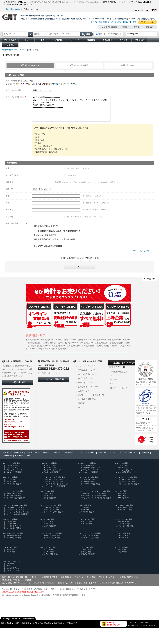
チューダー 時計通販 (123, 519)
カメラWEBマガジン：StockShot (41, 583)
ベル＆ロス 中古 (86, 524)
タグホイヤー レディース (90, 470)
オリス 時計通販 (122, 547)
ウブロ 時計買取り (87, 512)
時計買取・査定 (131, 452)
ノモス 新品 (11, 549)
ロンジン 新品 (123, 535)
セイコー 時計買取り (51, 554)
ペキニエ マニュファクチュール (118, 373)
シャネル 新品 (11, 521)
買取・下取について (86, 383)
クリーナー (10, 563)
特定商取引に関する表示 (11, 580)
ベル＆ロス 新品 (86, 521)
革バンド (10, 566)
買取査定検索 (116, 34)
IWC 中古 (122, 496)
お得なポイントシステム (88, 387)
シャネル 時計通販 (10, 519)
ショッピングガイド (86, 366)
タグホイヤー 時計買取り (90, 472)
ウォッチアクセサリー (11, 561)
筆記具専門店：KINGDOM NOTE (123, 583)
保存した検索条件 (23, 623)
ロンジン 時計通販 (122, 533)
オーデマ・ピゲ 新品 (14, 493)
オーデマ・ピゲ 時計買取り (16, 498)
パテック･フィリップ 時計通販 (52, 477)
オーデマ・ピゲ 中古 (14, 496)
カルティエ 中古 (50, 468)
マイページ (79, 577)
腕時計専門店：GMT (66, 583)
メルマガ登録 (116, 22)
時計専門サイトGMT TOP (13, 50)
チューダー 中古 (124, 524)
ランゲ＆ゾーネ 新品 (88, 479)
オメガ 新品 (123, 465)
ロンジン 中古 (123, 538)
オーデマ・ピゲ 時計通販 (13, 491)
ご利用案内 (7, 455)
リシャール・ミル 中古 (126, 482)
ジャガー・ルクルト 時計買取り (18, 514)
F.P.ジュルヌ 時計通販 (124, 505)
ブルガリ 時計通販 (85, 547)
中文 (134, 22)
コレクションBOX (13, 570)
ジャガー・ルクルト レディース (18, 512)
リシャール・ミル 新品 (126, 479)
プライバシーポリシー (142, 251)
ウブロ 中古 (85, 510)
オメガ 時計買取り (124, 472)
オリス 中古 (122, 552)
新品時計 (46, 452)
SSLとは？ (147, 419)
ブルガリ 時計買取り (88, 554)
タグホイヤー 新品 (87, 465)
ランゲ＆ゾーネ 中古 (88, 482)
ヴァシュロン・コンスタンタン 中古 (93, 496)
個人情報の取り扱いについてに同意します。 (81, 258)
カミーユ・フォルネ (118, 388)
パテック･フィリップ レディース (56, 484)
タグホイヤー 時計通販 (87, 463)
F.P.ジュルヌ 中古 (125, 510)
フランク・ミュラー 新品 (90, 535)
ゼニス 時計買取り (50, 526)
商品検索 (101, 34)
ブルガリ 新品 (86, 549)
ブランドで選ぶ (32, 452)
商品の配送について (86, 370)
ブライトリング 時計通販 (50, 505)
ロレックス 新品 (12, 465)
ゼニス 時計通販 (47, 519)
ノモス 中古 (11, 552)
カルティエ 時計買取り (52, 472)
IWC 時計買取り (123, 498)
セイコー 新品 (49, 549)
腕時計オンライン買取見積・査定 (15, 577)
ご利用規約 (91, 577)
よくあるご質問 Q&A (86, 399)
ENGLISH (127, 22)
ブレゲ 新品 (48, 493)
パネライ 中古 (11, 482)
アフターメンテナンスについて (91, 395)
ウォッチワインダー (13, 568)
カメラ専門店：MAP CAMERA (13, 583)
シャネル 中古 (11, 524)
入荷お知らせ (72, 623)
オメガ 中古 (123, 468)
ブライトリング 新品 (51, 507)
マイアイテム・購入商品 (42, 623)
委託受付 (35, 577)
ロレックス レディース (15, 470)
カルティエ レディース (52, 470)
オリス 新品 (122, 549)
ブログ (54, 577)
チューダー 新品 (124, 521)
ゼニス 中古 (48, 524)
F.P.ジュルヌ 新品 (125, 507)
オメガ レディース (125, 470)
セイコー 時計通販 (48, 547)
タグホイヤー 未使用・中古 (90, 468)
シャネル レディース (14, 526)
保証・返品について (86, 378)
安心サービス (83, 391)
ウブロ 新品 (85, 507)
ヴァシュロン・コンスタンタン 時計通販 (94, 491)
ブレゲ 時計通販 (47, 491)
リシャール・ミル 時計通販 (126, 477)
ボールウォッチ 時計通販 (13, 533)
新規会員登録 (104, 22)
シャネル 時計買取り (14, 528)
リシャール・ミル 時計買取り (128, 484)
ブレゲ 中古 (48, 496)
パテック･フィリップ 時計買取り (55, 486)
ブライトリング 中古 (51, 510)
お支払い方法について (87, 374)
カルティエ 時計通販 (48, 463)
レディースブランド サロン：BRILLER (92, 583)
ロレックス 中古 (12, 468)
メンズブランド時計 (86, 452)
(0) (152, 22)
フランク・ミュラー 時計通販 (90, 533)
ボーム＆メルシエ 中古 (52, 538)
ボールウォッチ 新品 (14, 535)
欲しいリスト (7, 623)
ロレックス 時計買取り (15, 472)
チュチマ (114, 379)
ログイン (94, 22)
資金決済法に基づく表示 (129, 577)
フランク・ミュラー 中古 (90, 538)
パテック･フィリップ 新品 (53, 479)
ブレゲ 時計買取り (50, 498)
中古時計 (57, 452)
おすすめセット (60, 623)
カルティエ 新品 (50, 465)
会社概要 (28, 580)
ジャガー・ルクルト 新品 (15, 507)
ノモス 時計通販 (10, 547)
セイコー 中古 (49, 552)
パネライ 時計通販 (10, 477)
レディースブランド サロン (109, 452)
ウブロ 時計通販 (84, 505)
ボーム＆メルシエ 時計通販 (51, 533)
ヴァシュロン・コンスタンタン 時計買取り (96, 498)
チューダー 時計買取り (126, 526)
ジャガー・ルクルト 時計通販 (15, 505)
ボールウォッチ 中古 (14, 538)
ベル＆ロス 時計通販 (86, 519)
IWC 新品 (122, 493)
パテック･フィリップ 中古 (53, 482)
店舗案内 (145, 452)
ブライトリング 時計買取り (53, 512)
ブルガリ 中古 (86, 552)
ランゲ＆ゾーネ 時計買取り (90, 484)
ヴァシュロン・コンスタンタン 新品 (93, 493)
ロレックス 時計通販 (11, 463)
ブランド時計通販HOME (12, 452)
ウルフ (113, 383)
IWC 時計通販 (121, 491)
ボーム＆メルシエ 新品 (52, 535)
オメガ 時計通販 (122, 463)
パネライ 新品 (11, 479)
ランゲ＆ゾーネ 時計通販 (88, 477)
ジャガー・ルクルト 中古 (15, 510)
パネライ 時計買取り (14, 484)
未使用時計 (69, 452)
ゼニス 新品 (48, 521)
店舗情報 (45, 577)
